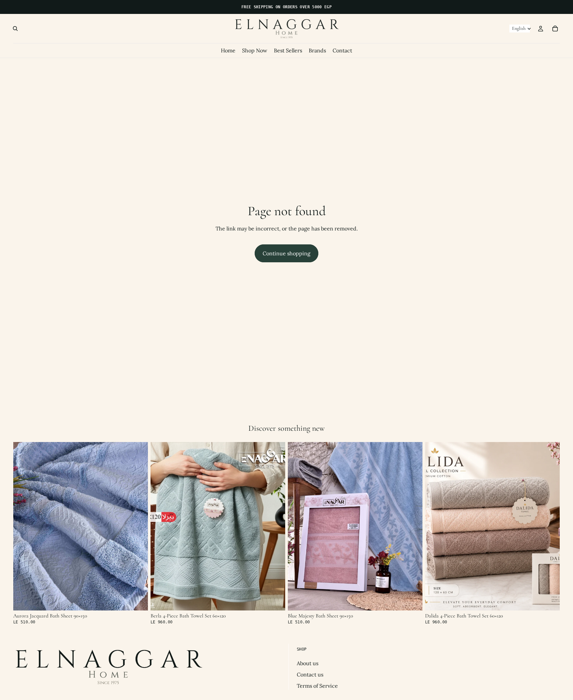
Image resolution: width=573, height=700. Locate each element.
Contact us (310, 674)
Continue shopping (286, 253)
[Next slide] (138, 526)
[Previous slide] (23, 526)
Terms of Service (317, 686)
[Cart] (555, 28)
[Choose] (138, 600)
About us (307, 663)
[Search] (15, 28)
